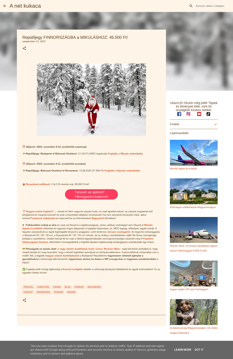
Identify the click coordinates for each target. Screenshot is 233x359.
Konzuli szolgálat (73, 269)
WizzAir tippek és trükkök (183, 168)
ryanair (58, 292)
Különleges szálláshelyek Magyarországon (193, 207)
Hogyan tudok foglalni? (40, 211)
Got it (199, 349)
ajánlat (28, 292)
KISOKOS (79, 287)
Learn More (182, 349)
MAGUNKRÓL (94, 287)
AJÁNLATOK (43, 287)
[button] (24, 48)
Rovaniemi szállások (38, 184)
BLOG (67, 287)
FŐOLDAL (28, 287)
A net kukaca (25, 6)
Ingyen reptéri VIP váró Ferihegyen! (189, 289)
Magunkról (98, 218)
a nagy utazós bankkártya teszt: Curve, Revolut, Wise (89, 248)
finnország (43, 292)
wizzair (71, 292)
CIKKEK (57, 287)
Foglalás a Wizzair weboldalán (125, 153)
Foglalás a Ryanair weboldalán (122, 170)
